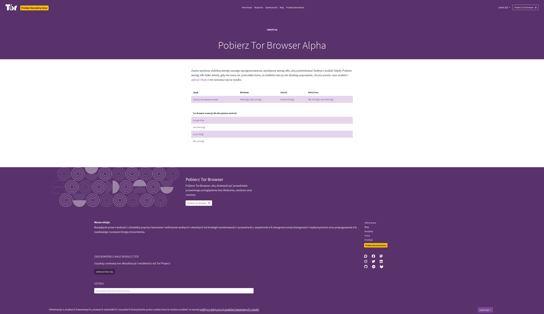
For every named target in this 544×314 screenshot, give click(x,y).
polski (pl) (503, 7)
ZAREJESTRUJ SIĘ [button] (104, 271)
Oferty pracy (370, 222)
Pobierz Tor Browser (524, 7)
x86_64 (253, 99)
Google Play (198, 120)
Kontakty (369, 231)
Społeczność (271, 7)
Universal (284, 99)
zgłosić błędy (199, 80)
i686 (242, 99)
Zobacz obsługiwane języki (205, 99)
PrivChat (369, 239)
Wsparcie (258, 7)
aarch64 (325, 99)
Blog (282, 7)
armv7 (196, 134)
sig (246, 99)
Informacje (247, 7)
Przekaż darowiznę (295, 7)
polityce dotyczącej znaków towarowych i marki (229, 309)
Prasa (367, 235)
